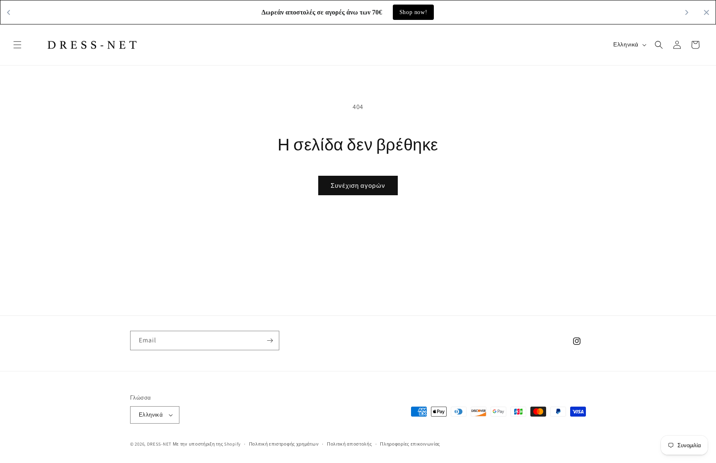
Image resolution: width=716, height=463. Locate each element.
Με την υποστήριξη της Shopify (207, 444)
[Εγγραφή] (270, 340)
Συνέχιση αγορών (358, 185)
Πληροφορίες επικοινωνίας (410, 443)
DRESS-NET (159, 444)
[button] (17, 45)
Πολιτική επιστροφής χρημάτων (284, 443)
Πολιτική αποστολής (349, 443)
